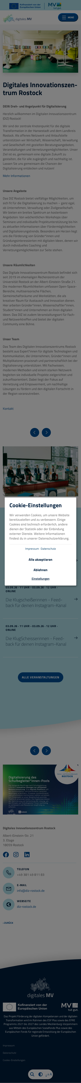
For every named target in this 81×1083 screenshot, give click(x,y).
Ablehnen (40, 570)
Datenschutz (48, 548)
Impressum (32, 548)
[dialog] (40, 541)
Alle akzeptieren (40, 559)
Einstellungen (41, 578)
